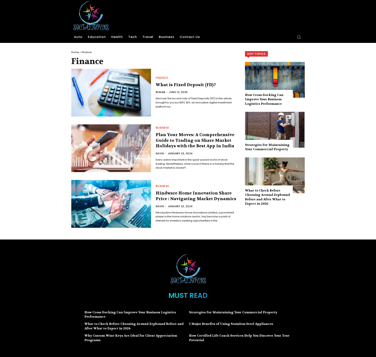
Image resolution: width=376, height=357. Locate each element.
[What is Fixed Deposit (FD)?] (111, 93)
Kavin (160, 153)
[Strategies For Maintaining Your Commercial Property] (275, 130)
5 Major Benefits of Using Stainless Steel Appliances (231, 324)
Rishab (160, 92)
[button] (299, 37)
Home (75, 52)
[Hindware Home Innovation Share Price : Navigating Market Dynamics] (111, 204)
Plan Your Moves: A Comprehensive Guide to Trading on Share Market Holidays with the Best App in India (195, 140)
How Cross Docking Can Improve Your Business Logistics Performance (264, 99)
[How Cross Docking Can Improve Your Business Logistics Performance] (275, 80)
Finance (162, 77)
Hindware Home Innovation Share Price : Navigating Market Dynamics (196, 196)
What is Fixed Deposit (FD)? (186, 85)
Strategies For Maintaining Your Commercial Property (267, 147)
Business (162, 127)
